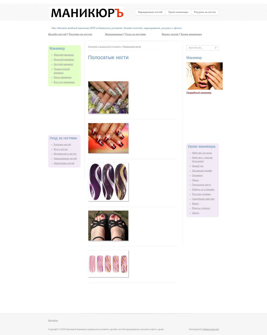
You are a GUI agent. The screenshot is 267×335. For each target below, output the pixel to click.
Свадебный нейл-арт (203, 199)
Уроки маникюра (178, 12)
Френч (195, 203)
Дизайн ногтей (57, 34)
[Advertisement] (66, 110)
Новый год (197, 166)
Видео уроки (170, 34)
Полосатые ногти (201, 184)
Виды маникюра (62, 77)
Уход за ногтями (135, 34)
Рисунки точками (201, 194)
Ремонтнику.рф (211, 329)
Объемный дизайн (202, 170)
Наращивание (114, 34)
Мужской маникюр (64, 59)
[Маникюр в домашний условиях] (86, 18)
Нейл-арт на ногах (202, 152)
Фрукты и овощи (201, 208)
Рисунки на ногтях (205, 12)
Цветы (195, 213)
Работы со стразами (203, 189)
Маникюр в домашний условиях (104, 47)
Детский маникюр (63, 64)
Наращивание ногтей (150, 12)
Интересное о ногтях (65, 153)
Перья (195, 180)
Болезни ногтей (62, 144)
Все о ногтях (61, 149)
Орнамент (197, 175)
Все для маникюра (64, 82)
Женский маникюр (64, 54)
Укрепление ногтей (64, 163)
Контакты (53, 320)
